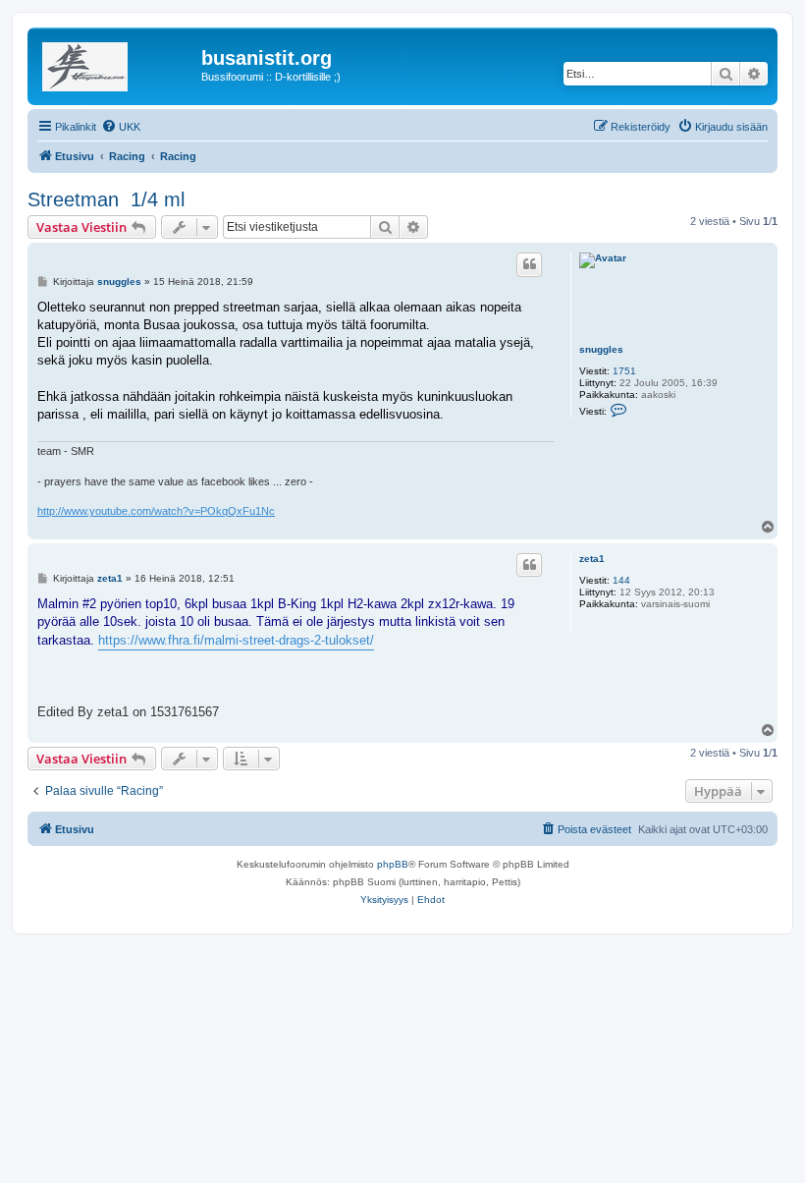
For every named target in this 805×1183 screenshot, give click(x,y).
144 (621, 580)
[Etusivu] (116, 63)
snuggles (601, 349)
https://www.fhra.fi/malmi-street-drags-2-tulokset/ (236, 640)
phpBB (392, 864)
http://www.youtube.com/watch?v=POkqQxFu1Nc (156, 511)
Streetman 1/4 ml (106, 199)
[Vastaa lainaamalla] (529, 264)
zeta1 (592, 558)
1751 (624, 371)
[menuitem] (120, 127)
